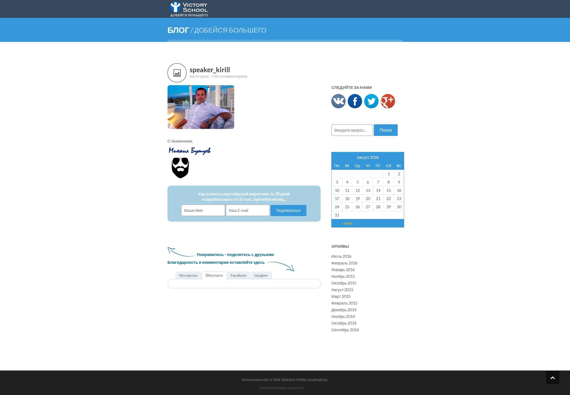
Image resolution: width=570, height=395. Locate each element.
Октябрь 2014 (343, 323)
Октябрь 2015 (343, 282)
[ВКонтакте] (338, 101)
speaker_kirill (210, 69)
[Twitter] (371, 101)
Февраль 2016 (344, 262)
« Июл (347, 223)
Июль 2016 (341, 256)
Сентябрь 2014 (345, 329)
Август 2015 (342, 289)
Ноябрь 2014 (343, 316)
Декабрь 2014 (343, 309)
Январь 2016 (343, 269)
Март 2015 (340, 296)
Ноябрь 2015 (343, 276)
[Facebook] (355, 101)
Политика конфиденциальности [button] (281, 388)
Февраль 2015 (344, 303)
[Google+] (388, 101)
